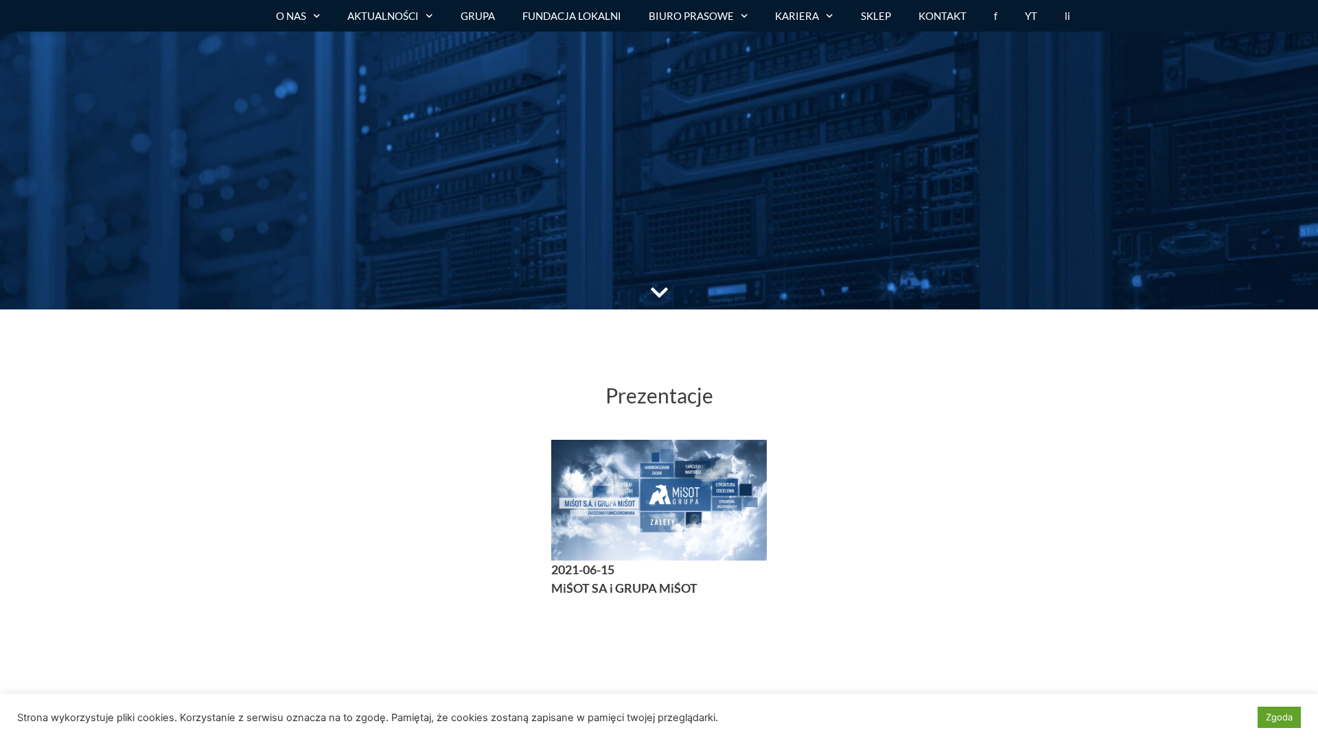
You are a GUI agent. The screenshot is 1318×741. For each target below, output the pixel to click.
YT (1031, 16)
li (1067, 16)
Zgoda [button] (1279, 716)
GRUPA (478, 16)
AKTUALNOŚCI (383, 16)
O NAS (291, 16)
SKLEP (876, 16)
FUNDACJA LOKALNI (571, 16)
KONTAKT (942, 16)
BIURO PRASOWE (691, 16)
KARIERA (797, 16)
